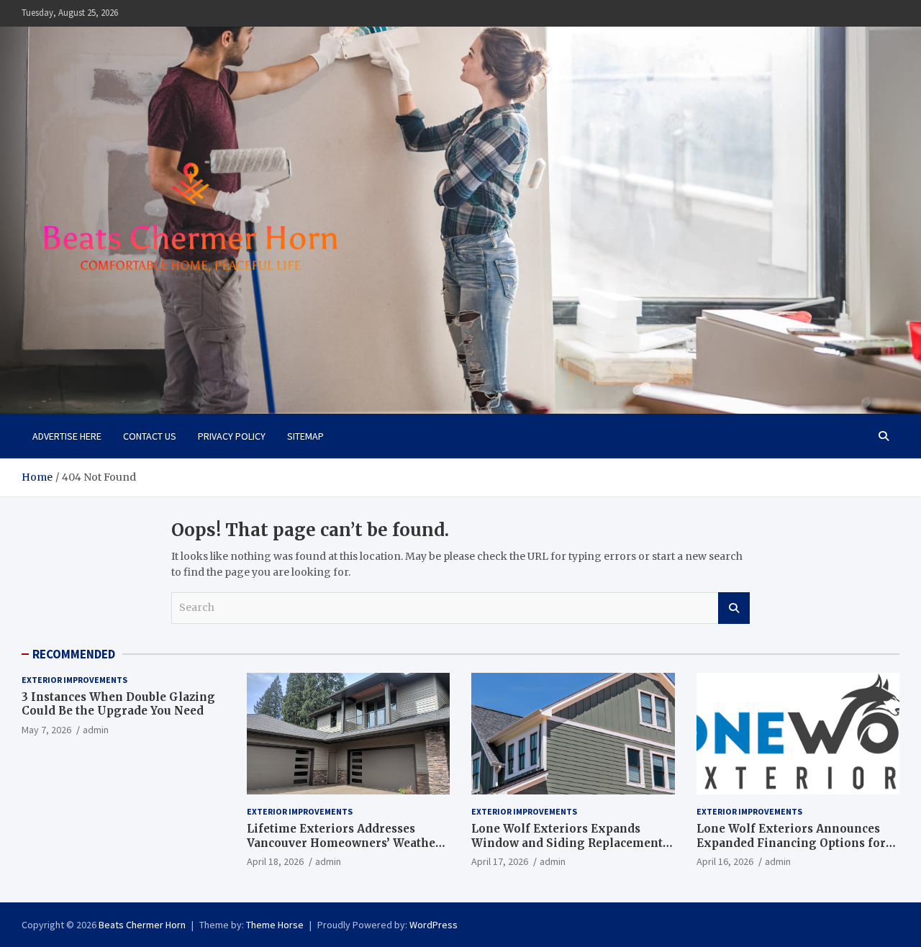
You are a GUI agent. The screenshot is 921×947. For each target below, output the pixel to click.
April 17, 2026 (499, 861)
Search (734, 608)
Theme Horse (275, 924)
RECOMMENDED (73, 654)
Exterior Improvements (74, 679)
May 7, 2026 (46, 729)
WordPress (433, 924)
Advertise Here (66, 436)
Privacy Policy (232, 436)
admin (96, 729)
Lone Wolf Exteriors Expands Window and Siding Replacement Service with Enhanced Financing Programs (568, 850)
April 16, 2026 (725, 861)
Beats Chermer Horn (142, 924)
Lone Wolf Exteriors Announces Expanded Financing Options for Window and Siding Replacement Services (792, 850)
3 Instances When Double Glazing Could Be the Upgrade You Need (118, 704)
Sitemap (305, 436)
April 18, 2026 (275, 861)
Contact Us (149, 436)
